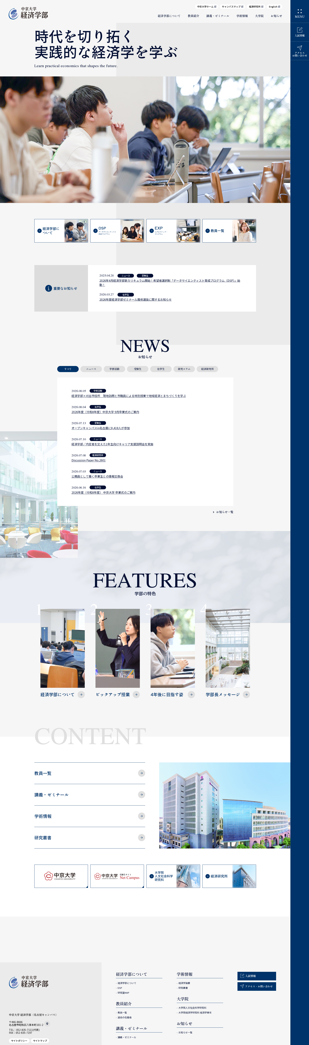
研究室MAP (123, 992)
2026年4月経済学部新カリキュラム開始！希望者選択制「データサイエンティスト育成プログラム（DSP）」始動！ (169, 282)
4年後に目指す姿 (167, 694)
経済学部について (169, 16)
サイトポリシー (19, 1040)
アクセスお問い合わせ (299, 54)
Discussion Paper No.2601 (89, 460)
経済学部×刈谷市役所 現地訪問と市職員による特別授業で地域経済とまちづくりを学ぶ (129, 396)
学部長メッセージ (223, 694)
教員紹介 (193, 16)
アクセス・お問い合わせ (259, 986)
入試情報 (300, 35)
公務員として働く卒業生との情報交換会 (97, 476)
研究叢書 (43, 837)
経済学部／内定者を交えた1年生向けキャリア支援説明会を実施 (112, 444)
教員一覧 (43, 773)
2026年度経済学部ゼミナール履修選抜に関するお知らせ (135, 299)
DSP (120, 988)
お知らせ (276, 16)
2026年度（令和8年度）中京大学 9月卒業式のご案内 (105, 412)
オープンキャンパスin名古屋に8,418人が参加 (101, 428)
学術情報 (242, 16)
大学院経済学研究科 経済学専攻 (195, 1012)
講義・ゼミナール (217, 16)
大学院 (259, 16)
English (273, 6)
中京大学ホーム (205, 6)
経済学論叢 (184, 983)
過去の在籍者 (125, 1017)
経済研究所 (255, 6)
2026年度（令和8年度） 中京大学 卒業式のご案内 (103, 492)
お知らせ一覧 (224, 511)
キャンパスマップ (231, 6)
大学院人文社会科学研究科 (192, 1007)
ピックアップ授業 (112, 694)
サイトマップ (40, 1040)
